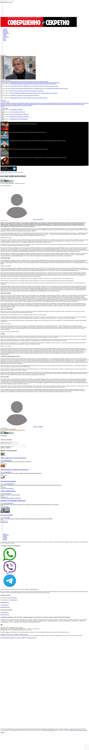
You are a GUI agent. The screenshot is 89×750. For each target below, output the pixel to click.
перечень (26, 617)
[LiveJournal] (7, 181)
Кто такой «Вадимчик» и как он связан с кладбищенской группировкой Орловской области (21, 473)
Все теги (2, 106)
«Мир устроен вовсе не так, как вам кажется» (13, 458)
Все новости (3, 100)
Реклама (5, 536)
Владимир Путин (56, 103)
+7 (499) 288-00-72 (13, 599)
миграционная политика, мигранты (19, 105)
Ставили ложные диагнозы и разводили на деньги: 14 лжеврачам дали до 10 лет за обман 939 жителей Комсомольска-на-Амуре (39, 88)
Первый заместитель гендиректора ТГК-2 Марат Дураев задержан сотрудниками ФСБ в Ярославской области (35, 82)
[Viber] (9, 181)
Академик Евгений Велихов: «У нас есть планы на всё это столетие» (16, 461)
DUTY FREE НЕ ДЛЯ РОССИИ (17, 112)
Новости (5, 533)
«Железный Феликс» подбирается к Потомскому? (15, 469)
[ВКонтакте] (1, 181)
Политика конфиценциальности (8, 637)
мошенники (3, 105)
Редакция (5, 537)
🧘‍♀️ (23, 430)
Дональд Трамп (64, 103)
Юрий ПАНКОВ (7, 460)
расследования (69, 104)
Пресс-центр (6, 535)
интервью (29, 105)
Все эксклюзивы (4, 121)
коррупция (8, 105)
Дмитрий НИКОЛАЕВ (9, 483)
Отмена (2, 447)
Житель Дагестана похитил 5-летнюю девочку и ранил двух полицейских (27, 90)
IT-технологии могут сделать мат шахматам (10, 494)
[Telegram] (12, 181)
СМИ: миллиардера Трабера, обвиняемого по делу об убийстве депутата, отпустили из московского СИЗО (24, 81)
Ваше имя (3, 442)
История (5, 539)
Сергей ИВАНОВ (8, 472)
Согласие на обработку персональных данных (26, 637)
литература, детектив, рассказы (41, 104)
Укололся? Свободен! (7, 515)
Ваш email (3, 443)
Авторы (5, 538)
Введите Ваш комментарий (7, 446)
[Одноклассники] (3, 181)
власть (69, 103)
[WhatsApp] (11, 181)
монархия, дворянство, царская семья (28, 103)
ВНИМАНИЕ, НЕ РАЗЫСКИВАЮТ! (19, 119)
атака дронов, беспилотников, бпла (12, 103)
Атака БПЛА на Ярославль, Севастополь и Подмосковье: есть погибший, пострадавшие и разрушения (33, 83)
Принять (2, 732)
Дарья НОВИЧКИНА (8, 503)
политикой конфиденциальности (49, 730)
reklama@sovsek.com (5, 607)
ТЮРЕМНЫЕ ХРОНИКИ (16, 109)
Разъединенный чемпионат (8, 481)
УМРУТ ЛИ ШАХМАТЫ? (8, 491)
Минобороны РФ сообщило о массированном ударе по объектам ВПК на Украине (29, 97)
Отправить (8, 447)
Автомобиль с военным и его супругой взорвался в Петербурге (25, 95)
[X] (5, 181)
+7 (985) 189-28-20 (33, 589)
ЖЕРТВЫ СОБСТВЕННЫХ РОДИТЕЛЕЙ (13, 500)
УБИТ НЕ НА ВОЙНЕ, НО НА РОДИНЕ (19, 114)
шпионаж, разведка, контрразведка (44, 103)
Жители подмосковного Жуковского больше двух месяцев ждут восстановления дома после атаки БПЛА (34, 93)
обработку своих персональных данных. (78, 730)
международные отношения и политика (57, 104)
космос (2, 103)
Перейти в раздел (4, 522)
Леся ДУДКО (7, 517)
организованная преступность (77, 103)
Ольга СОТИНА (7, 493)
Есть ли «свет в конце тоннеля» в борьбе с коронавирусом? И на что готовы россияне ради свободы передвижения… (27, 518)
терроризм (31, 104)
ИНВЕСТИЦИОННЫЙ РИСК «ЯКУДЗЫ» (19, 116)
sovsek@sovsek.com (12, 597)
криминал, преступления (78, 104)
